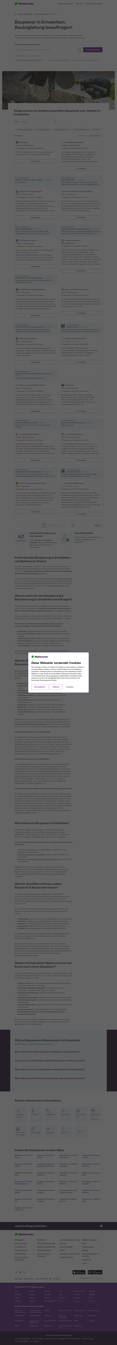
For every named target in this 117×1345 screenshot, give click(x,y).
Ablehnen (56, 687)
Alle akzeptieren (39, 687)
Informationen (54, 676)
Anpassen (69, 687)
